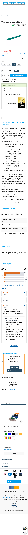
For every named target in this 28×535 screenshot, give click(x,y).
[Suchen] (16, 7)
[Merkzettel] (19, 7)
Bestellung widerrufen (14, 481)
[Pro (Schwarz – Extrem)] (13, 434)
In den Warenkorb (18, 75)
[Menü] (3, 7)
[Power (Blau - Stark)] (9, 434)
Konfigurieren (14, 367)
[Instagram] (12, 487)
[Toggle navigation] (3, 118)
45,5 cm (17, 70)
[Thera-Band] (14, 25)
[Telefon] (18, 487)
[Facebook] (10, 487)
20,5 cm (4, 70)
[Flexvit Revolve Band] (14, 416)
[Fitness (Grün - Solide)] (5, 434)
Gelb (4, 64)
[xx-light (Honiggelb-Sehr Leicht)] (20, 434)
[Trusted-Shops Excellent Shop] (21, 102)
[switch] (24, 533)
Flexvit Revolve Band (11, 426)
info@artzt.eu (12, 389)
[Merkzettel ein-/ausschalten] (21, 421)
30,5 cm (10, 70)
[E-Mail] (15, 487)
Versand (21, 88)
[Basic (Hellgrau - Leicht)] (17, 434)
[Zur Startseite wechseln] (14, 3)
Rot (9, 64)
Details (14, 453)
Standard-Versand (8, 449)
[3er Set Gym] (5, 438)
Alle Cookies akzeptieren (14, 370)
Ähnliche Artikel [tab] (6, 403)
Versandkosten (6, 497)
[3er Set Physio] (9, 438)
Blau (19, 64)
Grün (14, 64)
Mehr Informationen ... (14, 363)
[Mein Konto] (23, 7)
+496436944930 (13, 393)
